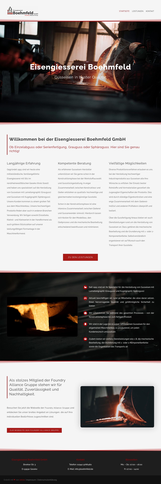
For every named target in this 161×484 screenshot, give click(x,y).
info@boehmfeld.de (84, 469)
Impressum (31, 480)
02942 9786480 (84, 464)
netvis (22, 480)
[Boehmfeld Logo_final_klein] (22, 7)
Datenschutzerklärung (47, 480)
